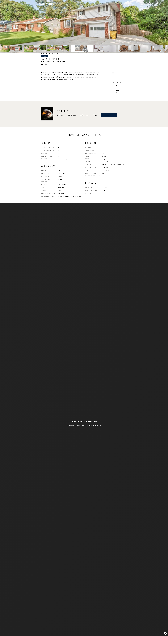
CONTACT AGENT (109, 115)
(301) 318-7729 (72, 115)
